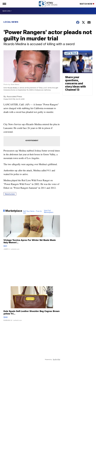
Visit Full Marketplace (48, 211)
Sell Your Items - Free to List (32, 212)
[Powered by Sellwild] (56, 359)
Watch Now (86, 4)
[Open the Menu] (4, 4)
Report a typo (10, 194)
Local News (11, 22)
